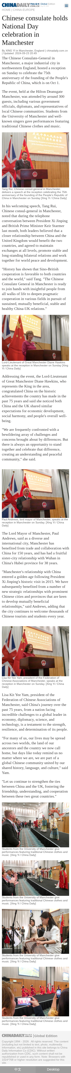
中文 (17, 1069)
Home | (7, 9)
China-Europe (24, 9)
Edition (48, 4)
